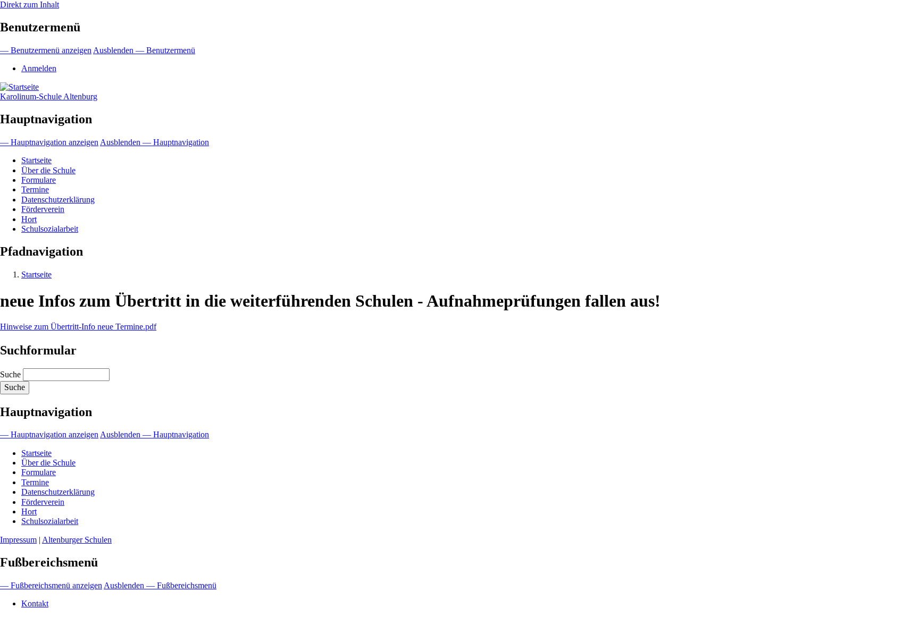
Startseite (36, 160)
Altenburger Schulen (77, 539)
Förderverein (42, 209)
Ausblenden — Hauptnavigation (154, 142)
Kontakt (34, 603)
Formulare (38, 179)
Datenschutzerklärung (58, 199)
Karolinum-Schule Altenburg (48, 96)
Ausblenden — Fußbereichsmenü (160, 585)
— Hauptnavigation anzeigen (49, 142)
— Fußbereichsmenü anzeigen (51, 585)
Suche (10, 374)
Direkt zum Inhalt (29, 4)
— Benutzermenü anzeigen (45, 50)
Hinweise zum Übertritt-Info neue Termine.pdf (78, 326)
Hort (29, 219)
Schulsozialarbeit (49, 228)
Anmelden (38, 68)
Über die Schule (48, 170)
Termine (35, 189)
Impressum (18, 539)
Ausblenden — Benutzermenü (144, 50)
